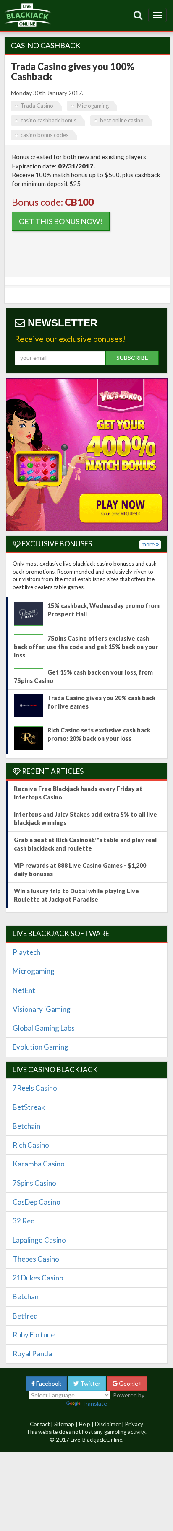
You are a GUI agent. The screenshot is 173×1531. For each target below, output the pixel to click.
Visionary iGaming (42, 1009)
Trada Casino (37, 105)
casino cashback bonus (48, 120)
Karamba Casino (39, 1163)
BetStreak (29, 1107)
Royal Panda (32, 1353)
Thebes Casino (36, 1258)
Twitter (89, 1383)
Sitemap (64, 1424)
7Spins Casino (34, 1183)
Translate (94, 1403)
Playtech (26, 952)
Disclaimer (108, 1424)
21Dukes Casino (38, 1277)
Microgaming (93, 105)
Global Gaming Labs (44, 1028)
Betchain (26, 1126)
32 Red (24, 1220)
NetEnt (24, 990)
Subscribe (132, 357)
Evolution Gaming (40, 1046)
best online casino (122, 120)
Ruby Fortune (34, 1334)
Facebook (48, 1383)
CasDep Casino (36, 1201)
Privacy (134, 1424)
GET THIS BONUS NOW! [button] (60, 221)
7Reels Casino (35, 1088)
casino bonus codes (44, 135)
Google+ (130, 1383)
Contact (40, 1424)
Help (84, 1424)
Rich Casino (31, 1144)
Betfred (25, 1315)
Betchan (26, 1296)
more (149, 544)
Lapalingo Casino (39, 1240)
